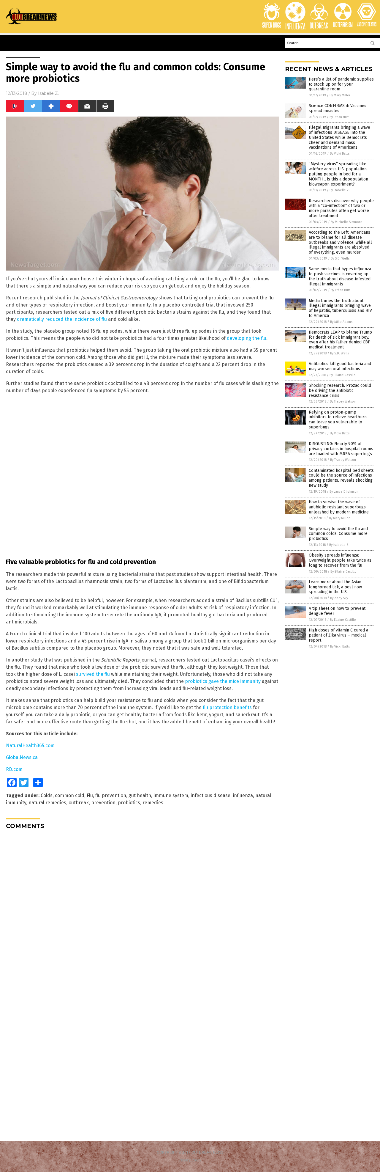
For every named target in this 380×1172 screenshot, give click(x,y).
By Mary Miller (340, 95)
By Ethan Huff (339, 117)
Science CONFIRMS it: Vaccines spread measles (337, 108)
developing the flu (246, 338)
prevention (103, 802)
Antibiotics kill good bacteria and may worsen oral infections (340, 366)
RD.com (14, 769)
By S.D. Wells (340, 258)
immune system (170, 795)
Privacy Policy (190, 1160)
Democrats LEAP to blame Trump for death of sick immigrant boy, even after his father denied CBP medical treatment (340, 340)
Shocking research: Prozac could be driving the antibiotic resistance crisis (340, 390)
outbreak (79, 802)
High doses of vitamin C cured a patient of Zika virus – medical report (338, 635)
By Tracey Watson (343, 401)
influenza (243, 795)
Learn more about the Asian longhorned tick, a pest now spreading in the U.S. (335, 587)
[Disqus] (142, 908)
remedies (152, 802)
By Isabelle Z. (340, 190)
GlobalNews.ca (22, 757)
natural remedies (47, 802)
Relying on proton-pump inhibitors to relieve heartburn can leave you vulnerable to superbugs (338, 420)
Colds (47, 795)
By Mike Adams (341, 322)
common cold (69, 795)
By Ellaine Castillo (343, 375)
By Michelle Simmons (346, 222)
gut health (140, 795)
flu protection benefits (227, 707)
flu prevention (110, 795)
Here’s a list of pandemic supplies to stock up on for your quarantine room (341, 84)
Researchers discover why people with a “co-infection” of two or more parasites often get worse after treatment (341, 208)
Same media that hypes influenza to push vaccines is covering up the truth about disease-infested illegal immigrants (340, 276)
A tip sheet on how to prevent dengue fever (337, 611)
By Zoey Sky (339, 598)
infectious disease (210, 795)
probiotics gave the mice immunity (223, 681)
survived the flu (93, 674)
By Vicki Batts (339, 153)
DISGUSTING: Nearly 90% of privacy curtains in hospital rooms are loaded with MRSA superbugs (341, 448)
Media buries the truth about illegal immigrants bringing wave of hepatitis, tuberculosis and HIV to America (340, 308)
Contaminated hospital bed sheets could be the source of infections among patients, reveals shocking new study (341, 478)
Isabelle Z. (48, 93)
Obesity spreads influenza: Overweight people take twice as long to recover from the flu (340, 560)
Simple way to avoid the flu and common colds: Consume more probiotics (338, 533)
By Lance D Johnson (344, 492)
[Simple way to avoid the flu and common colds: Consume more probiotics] (31, 24)
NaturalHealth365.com (30, 745)
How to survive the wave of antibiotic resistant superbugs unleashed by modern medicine (339, 507)
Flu (90, 795)
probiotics (129, 802)
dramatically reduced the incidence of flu (62, 319)
